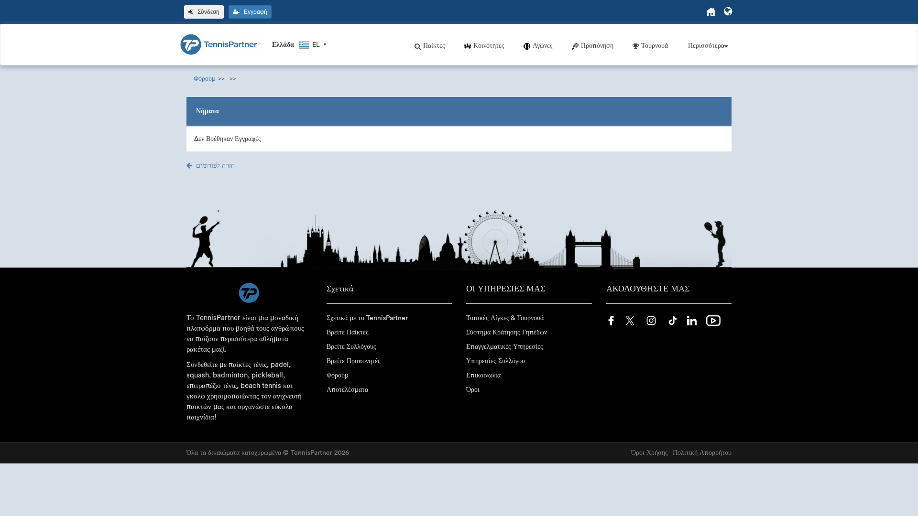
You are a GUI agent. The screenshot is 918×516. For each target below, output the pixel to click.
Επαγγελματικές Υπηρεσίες (504, 347)
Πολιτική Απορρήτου (702, 453)
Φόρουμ (205, 78)
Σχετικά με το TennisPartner (367, 318)
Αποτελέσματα (347, 390)
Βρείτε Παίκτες (348, 332)
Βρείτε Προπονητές (354, 361)
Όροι (473, 390)
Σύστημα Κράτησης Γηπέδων (506, 332)
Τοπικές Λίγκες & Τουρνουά (505, 318)
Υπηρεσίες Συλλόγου (495, 361)
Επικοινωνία (483, 375)
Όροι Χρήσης (649, 453)
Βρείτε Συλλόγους (351, 347)
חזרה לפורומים (215, 165)
